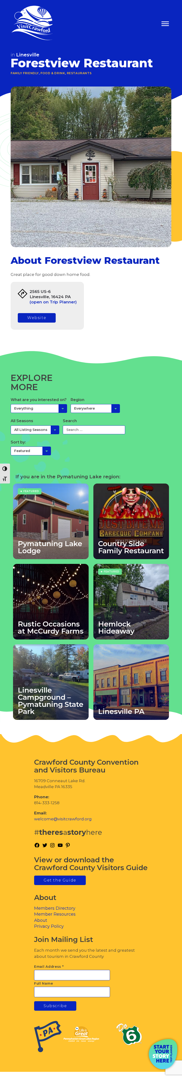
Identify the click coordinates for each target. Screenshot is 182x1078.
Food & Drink (53, 73)
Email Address (49, 966)
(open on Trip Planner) (53, 302)
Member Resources (55, 914)
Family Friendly (25, 73)
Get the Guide (60, 880)
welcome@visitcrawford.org (63, 819)
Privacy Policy (49, 926)
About (40, 920)
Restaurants (79, 73)
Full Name (43, 983)
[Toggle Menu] (165, 24)
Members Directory (54, 908)
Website (36, 317)
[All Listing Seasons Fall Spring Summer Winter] (35, 430)
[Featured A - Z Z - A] (31, 451)
